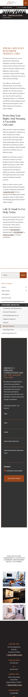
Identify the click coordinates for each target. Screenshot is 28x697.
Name (5, 414)
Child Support (5, 294)
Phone (6, 432)
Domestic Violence (8, 326)
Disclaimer (7, 467)
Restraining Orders (8, 330)
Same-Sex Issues (6, 298)
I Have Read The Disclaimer (14, 471)
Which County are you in (11, 441)
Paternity (5, 323)
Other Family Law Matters (10, 305)
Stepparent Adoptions (9, 319)
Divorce (4, 287)
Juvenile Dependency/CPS (9, 333)
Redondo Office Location (15, 685)
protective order (9, 192)
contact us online (8, 235)
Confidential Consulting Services (12, 308)
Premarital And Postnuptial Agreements (13, 301)
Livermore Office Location (14, 655)
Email (6, 423)
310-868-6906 (22, 8)
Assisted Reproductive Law (11, 315)
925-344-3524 (8, 8)
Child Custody (6, 291)
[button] (25, 3)
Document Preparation (9, 312)
